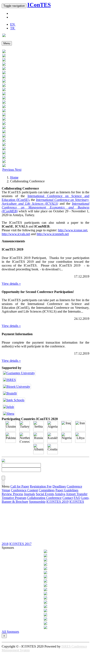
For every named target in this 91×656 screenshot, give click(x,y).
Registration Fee (41, 486)
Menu (6, 43)
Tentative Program (14, 498)
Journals (29, 494)
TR (12, 28)
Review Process (12, 494)
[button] (8, 169)
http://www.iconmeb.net (53, 234)
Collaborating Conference (44, 498)
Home (14, 177)
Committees (47, 490)
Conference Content (24, 490)
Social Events (45, 494)
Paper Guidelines (66, 490)
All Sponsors (10, 631)
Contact (67, 498)
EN (13, 24)
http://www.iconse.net (72, 230)
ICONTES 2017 (20, 544)
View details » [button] (11, 283)
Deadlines (59, 486)
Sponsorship (37, 501)
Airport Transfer (76, 494)
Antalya (60, 494)
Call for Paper (19, 486)
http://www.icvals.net (16, 234)
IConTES (39, 5)
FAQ (77, 498)
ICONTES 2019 (57, 501)
